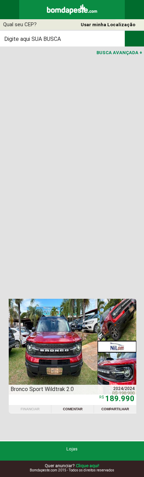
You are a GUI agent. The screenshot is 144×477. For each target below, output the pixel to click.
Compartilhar (115, 409)
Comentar (72, 409)
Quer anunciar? (72, 465)
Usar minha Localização (108, 24)
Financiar (30, 409)
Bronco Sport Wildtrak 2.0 (42, 389)
